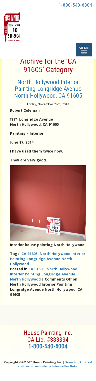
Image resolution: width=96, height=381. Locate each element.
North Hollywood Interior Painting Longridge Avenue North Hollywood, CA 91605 (48, 89)
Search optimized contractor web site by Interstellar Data (55, 364)
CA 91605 (30, 253)
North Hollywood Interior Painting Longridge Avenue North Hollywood (47, 258)
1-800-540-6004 (75, 5)
